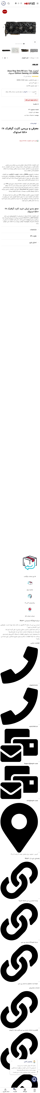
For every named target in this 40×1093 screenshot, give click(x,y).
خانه (37, 58)
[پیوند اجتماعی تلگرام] (15, 3)
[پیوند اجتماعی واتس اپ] (18, 3)
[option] (23, 43)
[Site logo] (29, 3)
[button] (37, 27)
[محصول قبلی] (7, 58)
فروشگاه (32, 58)
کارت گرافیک (25, 58)
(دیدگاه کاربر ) (27, 76)
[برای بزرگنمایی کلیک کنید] (35, 42)
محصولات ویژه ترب (29, 115)
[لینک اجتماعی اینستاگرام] (21, 3)
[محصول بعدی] (2, 58)
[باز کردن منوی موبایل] (38, 3)
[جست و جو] (8, 3)
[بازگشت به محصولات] (5, 58)
